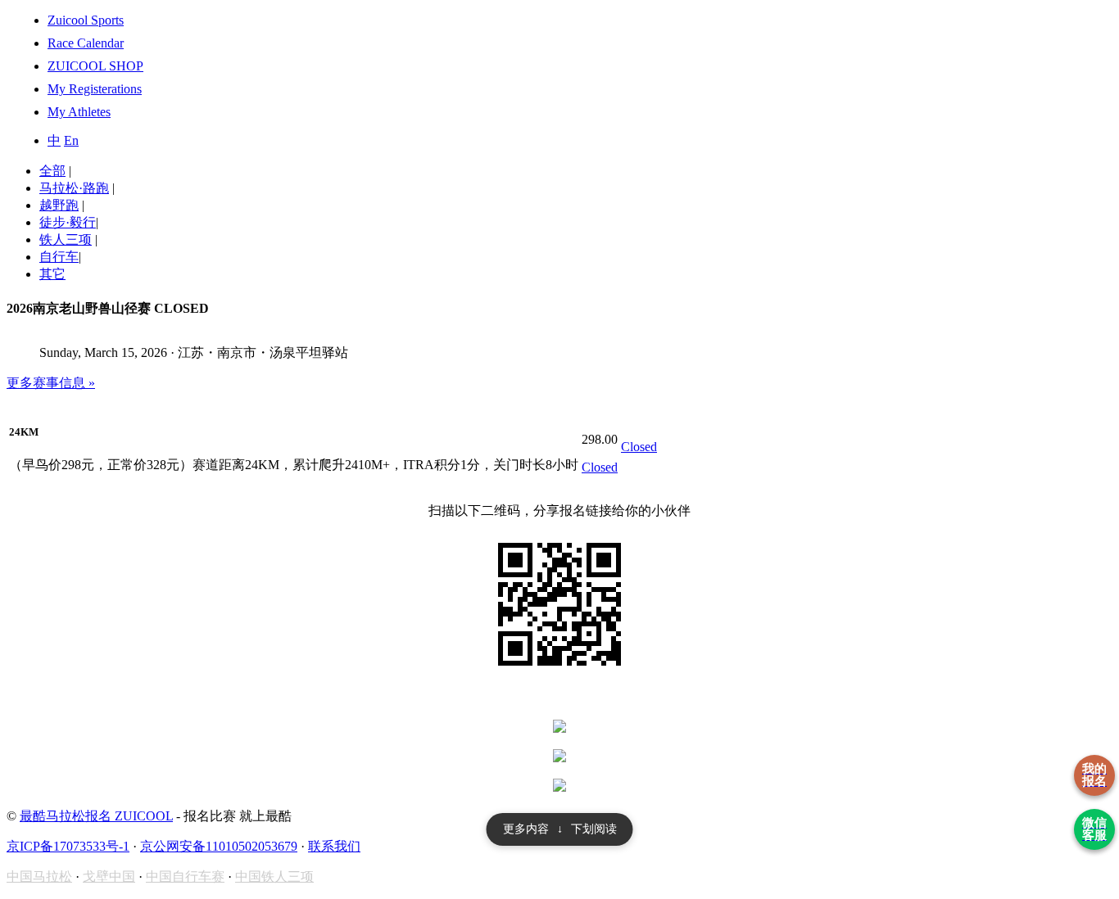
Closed (600, 467)
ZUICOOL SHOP (95, 66)
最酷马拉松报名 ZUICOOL (96, 816)
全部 (52, 171)
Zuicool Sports (86, 20)
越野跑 (59, 205)
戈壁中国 (109, 876)
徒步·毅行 (67, 222)
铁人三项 (65, 239)
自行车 (59, 257)
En (71, 140)
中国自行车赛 (185, 876)
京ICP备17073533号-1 (68, 846)
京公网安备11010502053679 (218, 846)
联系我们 (334, 846)
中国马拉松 (39, 876)
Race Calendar (86, 43)
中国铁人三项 (274, 876)
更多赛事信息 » (51, 383)
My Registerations (95, 89)
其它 (52, 274)
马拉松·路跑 (74, 188)
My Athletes (79, 112)
